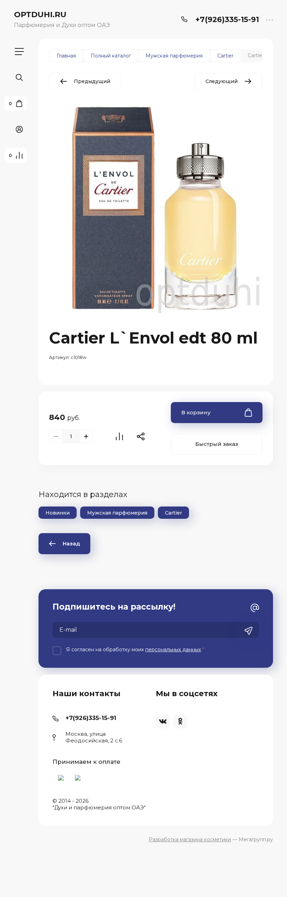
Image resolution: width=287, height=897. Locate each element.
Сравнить (119, 436)
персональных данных (173, 649)
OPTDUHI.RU (40, 14)
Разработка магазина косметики (190, 839)
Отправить (248, 630)
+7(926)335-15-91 (227, 19)
